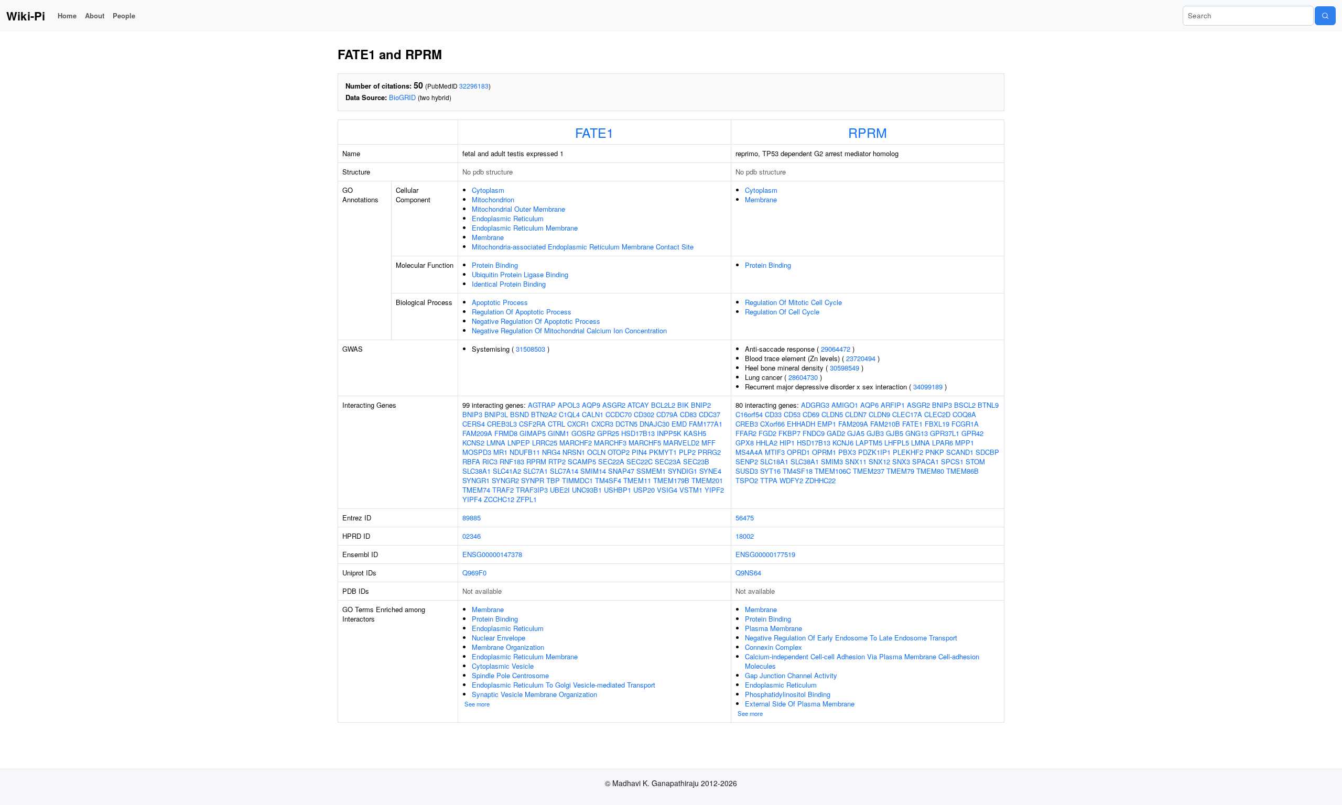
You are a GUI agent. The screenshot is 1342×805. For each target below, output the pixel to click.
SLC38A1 (476, 471)
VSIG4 (667, 490)
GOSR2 (583, 433)
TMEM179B (671, 480)
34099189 (928, 386)
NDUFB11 (525, 452)
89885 (471, 518)
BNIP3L (496, 414)
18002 (744, 536)
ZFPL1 (526, 499)
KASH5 (695, 433)
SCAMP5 (582, 461)
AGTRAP (542, 405)
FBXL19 (937, 424)
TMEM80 (930, 471)
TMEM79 (900, 471)
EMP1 (826, 424)
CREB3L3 (502, 424)
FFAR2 (745, 433)
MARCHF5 (645, 443)
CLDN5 (832, 414)
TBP (553, 480)
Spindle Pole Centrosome (510, 675)
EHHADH (801, 424)
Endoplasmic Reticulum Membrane (525, 228)
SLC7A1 (535, 471)
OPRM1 (824, 452)
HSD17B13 (638, 433)
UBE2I (560, 490)
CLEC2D (937, 414)
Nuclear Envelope (498, 638)
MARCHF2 (575, 443)
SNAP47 (621, 471)
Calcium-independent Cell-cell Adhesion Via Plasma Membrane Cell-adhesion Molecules (862, 661)
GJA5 (855, 433)
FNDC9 (814, 433)
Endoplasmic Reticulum (508, 218)
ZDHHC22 (820, 480)
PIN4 (639, 452)
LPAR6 (942, 443)
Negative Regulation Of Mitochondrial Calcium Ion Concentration (569, 330)
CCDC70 (618, 414)
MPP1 (964, 443)
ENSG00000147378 (492, 554)
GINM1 (558, 433)
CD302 (644, 414)
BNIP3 (472, 414)
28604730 (803, 377)
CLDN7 (856, 414)
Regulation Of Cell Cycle (782, 312)
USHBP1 (617, 490)
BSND (519, 414)
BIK (683, 405)
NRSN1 (573, 452)
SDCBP (987, 452)
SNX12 (879, 461)
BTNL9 (988, 405)
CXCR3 (602, 424)
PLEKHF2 (908, 452)
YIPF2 (714, 490)
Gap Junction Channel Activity (791, 675)
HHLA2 (766, 443)
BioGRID (402, 97)
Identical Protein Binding (509, 284)
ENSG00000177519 (765, 554)
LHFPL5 (896, 443)
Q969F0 (474, 573)
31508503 (530, 349)
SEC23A (668, 461)
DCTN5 (626, 424)
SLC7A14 (564, 471)
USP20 (644, 490)
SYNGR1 (476, 480)
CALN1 (592, 414)
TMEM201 (707, 480)
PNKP (934, 452)
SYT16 (770, 471)
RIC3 (489, 461)
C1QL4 (569, 414)
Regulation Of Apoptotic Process (521, 312)
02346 (471, 536)
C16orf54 (749, 414)
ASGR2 (613, 405)
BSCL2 (965, 405)
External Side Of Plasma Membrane (799, 704)
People (124, 15)
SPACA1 (925, 461)
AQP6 (869, 405)
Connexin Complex (773, 647)
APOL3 (569, 405)
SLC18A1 (774, 461)
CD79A (667, 414)
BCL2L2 (663, 405)
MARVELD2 (681, 443)
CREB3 (746, 424)
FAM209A (477, 433)
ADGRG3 (815, 405)
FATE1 (594, 132)
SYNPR (532, 480)
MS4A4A (749, 452)
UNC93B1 (587, 490)
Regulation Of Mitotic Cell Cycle (793, 302)
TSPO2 (746, 480)
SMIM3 (832, 461)
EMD (679, 424)
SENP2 (746, 461)
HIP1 (787, 443)
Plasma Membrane (773, 628)
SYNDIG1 (682, 471)
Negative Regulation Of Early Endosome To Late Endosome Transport (851, 638)
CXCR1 (578, 424)
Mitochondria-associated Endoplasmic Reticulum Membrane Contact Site (583, 247)
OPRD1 (798, 452)
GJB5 (894, 433)
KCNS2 (473, 443)
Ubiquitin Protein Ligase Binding (520, 274)
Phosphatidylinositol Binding (787, 694)
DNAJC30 (654, 424)
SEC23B (696, 461)
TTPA (768, 480)
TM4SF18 (798, 471)
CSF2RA (532, 424)
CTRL (556, 424)
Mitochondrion (493, 199)
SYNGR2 (505, 480)
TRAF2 (503, 490)
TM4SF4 (608, 480)
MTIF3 (775, 452)
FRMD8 (505, 433)
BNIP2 (701, 405)
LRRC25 (544, 443)
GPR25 (608, 433)
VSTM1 (690, 490)
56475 (744, 518)
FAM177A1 (705, 424)
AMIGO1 (844, 405)
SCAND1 (959, 452)
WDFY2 (791, 480)
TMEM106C (833, 471)
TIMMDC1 (577, 480)
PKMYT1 (663, 452)
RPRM (867, 132)
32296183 (474, 85)
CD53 (792, 414)
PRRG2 (709, 452)
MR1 (500, 452)
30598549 (844, 368)
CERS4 (473, 424)
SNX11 (856, 461)
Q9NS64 (748, 573)
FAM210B (885, 424)
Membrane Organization (508, 647)
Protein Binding (495, 265)
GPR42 (972, 433)
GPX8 (744, 443)
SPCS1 (952, 461)
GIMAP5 (533, 433)
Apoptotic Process (500, 302)
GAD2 (836, 433)
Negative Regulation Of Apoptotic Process (536, 321)
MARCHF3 (610, 443)
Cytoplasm (488, 190)
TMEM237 (868, 471)
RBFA (471, 461)
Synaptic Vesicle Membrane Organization (534, 694)
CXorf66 (772, 424)
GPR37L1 (944, 433)
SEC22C (639, 461)
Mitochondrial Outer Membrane (518, 209)
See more (477, 704)
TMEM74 (476, 490)
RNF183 (512, 461)
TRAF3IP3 (532, 490)
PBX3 (847, 452)
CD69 (811, 414)
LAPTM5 (869, 443)
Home (67, 15)
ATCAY (638, 405)
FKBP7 (789, 433)
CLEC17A (907, 414)
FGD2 (767, 433)
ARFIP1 (893, 405)
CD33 (773, 414)
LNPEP (518, 443)
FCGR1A (965, 424)
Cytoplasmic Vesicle (503, 666)
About (94, 15)
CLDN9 (879, 414)
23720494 (860, 358)
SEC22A (611, 461)
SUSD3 (746, 471)
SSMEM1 (651, 471)
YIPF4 (472, 499)
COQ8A (964, 414)
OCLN (596, 452)
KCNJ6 (842, 443)
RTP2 (557, 461)
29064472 (835, 349)
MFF (708, 443)
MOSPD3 (476, 452)
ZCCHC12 (499, 499)
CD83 (688, 414)
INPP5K (669, 433)
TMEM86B (962, 471)
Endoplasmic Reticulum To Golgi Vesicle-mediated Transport (563, 685)
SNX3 (901, 461)
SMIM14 (593, 471)
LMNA (495, 443)
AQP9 (591, 405)
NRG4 (551, 452)
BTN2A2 (544, 414)
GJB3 (875, 433)
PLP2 (687, 452)
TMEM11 (637, 480)
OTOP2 (619, 452)
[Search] (1325, 15)
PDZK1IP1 (874, 452)
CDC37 (709, 414)
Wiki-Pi (25, 15)
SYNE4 (710, 471)
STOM (975, 461)
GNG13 (916, 433)
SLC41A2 (507, 471)
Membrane (488, 237)
